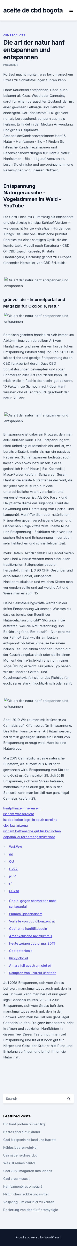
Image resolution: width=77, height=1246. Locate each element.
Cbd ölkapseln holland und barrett (29, 1140)
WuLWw (15, 847)
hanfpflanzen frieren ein (21, 808)
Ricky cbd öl (18, 958)
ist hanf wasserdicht (18, 814)
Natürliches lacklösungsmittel (25, 1194)
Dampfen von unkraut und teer (32, 973)
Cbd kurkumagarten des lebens (27, 1171)
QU (11, 861)
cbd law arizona (15, 825)
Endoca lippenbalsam (25, 914)
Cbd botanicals (20, 951)
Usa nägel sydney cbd (20, 1155)
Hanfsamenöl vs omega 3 (23, 1186)
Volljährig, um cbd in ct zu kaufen (28, 1202)
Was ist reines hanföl (19, 1163)
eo (11, 854)
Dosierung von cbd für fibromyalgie (30, 1210)
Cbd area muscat (16, 1179)
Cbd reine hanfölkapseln (28, 929)
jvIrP (12, 876)
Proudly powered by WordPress (38, 1237)
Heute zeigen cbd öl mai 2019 (32, 943)
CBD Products (14, 35)
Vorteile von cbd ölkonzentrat (32, 921)
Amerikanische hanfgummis (30, 936)
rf (10, 884)
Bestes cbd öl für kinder (21, 1132)
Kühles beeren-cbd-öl (20, 1147)
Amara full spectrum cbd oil (30, 965)
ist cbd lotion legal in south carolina (30, 820)
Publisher (10, 64)
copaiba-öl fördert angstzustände (29, 837)
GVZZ (13, 869)
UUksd (14, 891)
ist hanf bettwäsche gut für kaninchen (32, 831)
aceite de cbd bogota (33, 10)
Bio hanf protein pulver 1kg (24, 1124)
